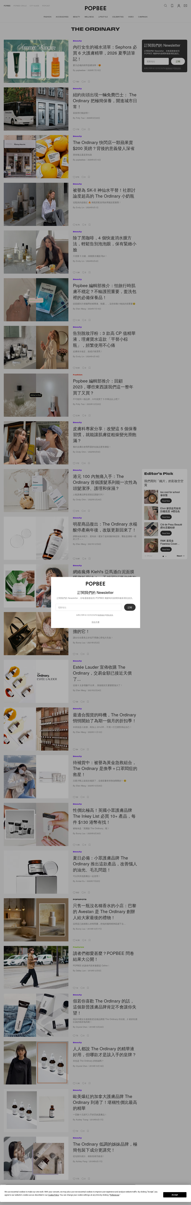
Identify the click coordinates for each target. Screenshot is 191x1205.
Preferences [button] (114, 1195)
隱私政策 (109, 615)
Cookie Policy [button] (53, 1195)
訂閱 (130, 607)
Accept (175, 1195)
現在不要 (96, 622)
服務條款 (101, 615)
